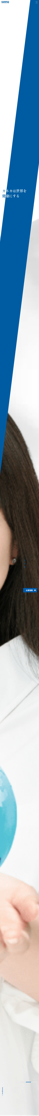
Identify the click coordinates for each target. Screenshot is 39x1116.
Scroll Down (2, 1090)
